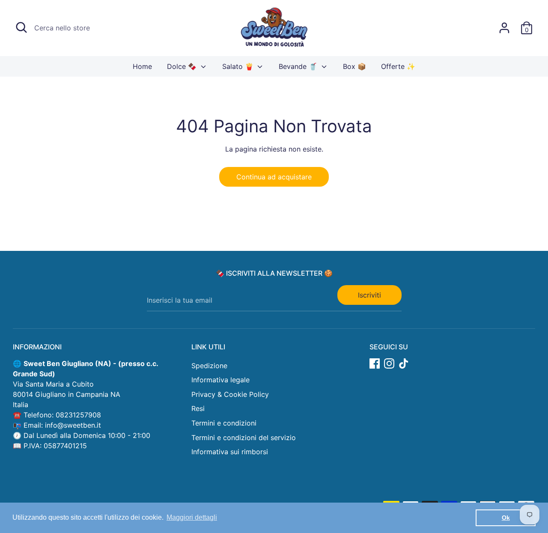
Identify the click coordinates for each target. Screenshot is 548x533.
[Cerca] (21, 27)
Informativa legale (220, 379)
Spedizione (209, 365)
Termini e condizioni (223, 423)
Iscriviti (369, 295)
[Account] (504, 27)
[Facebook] (374, 363)
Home (142, 66)
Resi (198, 408)
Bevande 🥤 (299, 66)
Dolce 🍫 (183, 66)
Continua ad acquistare (274, 177)
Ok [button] (506, 517)
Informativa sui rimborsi (229, 451)
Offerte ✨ (398, 66)
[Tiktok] (404, 363)
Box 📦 (354, 66)
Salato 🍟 (239, 66)
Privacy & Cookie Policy (230, 394)
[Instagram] (389, 363)
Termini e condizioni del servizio (243, 437)
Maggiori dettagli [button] (192, 517)
